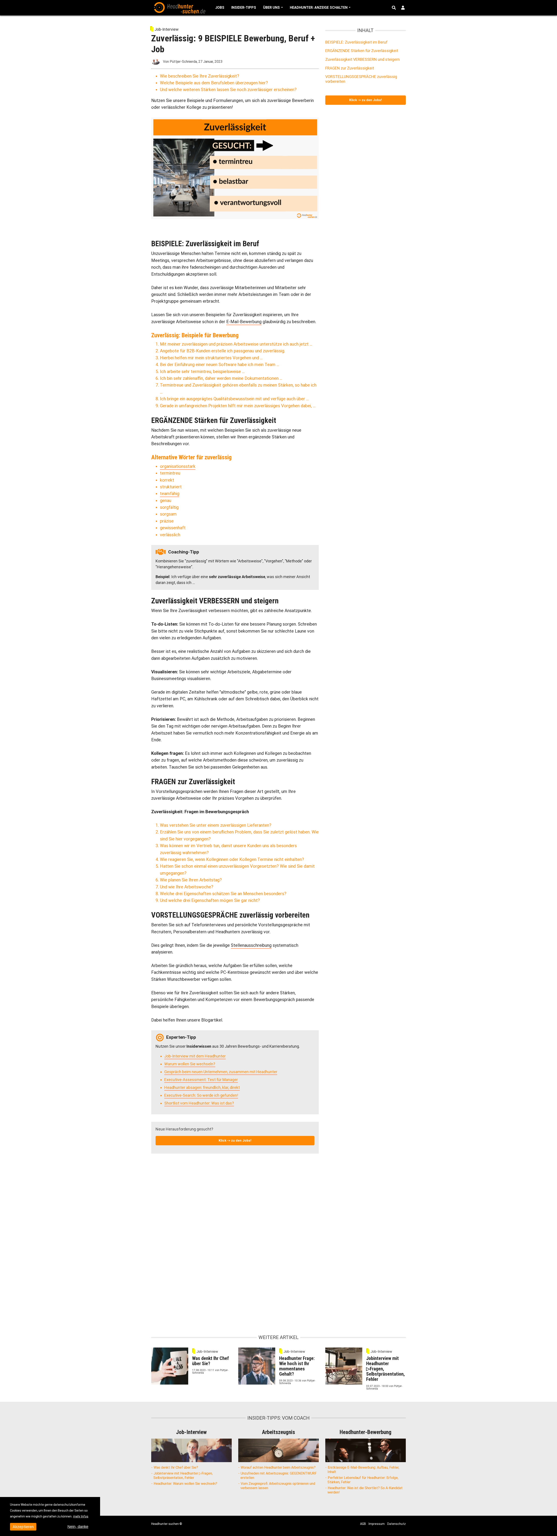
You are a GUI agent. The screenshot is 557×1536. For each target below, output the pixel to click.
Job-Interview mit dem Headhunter (195, 1056)
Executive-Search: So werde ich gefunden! (201, 1095)
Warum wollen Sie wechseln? (189, 1064)
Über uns (272, 7)
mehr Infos (80, 1516)
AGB (363, 1524)
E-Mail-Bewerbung (244, 321)
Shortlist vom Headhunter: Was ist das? (199, 1103)
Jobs (219, 7)
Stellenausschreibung (251, 945)
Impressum (377, 1524)
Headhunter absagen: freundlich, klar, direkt (202, 1087)
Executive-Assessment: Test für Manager (201, 1079)
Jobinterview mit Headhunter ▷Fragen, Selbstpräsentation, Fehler (183, 1475)
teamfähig (169, 493)
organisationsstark (177, 466)
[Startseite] (179, 7)
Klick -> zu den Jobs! (235, 1140)
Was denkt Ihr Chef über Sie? (176, 1467)
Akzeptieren (23, 1526)
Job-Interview (166, 29)
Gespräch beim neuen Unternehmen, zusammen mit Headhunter (220, 1071)
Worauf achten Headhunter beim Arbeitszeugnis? (278, 1467)
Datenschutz (396, 1524)
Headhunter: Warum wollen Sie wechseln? (185, 1484)
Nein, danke (77, 1526)
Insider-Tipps (243, 7)
